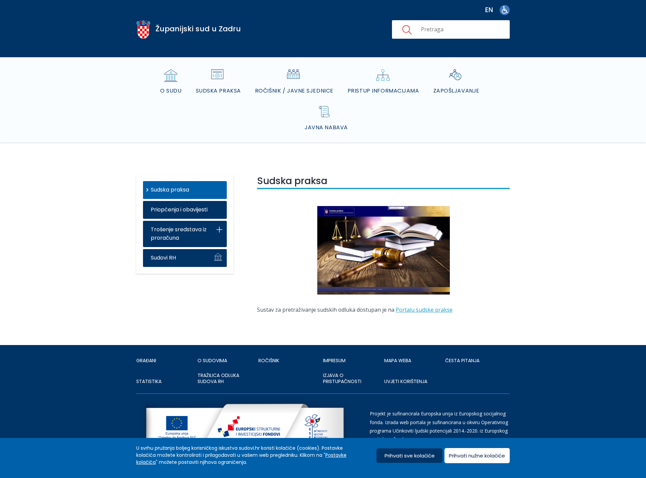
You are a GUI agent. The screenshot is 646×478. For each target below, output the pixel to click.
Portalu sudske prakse (424, 309)
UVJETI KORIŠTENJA (405, 381)
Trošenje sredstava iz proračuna (179, 234)
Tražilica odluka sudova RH (218, 378)
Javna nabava (326, 127)
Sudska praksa (218, 91)
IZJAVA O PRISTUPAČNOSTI (342, 378)
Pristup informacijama (383, 91)
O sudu (170, 91)
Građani (146, 360)
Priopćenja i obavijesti (179, 209)
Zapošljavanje (456, 91)
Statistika (149, 381)
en (489, 9)
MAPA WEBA (397, 360)
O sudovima (212, 360)
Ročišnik (268, 360)
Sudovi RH (163, 258)
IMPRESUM (334, 360)
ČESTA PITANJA (462, 360)
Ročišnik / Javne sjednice (294, 91)
